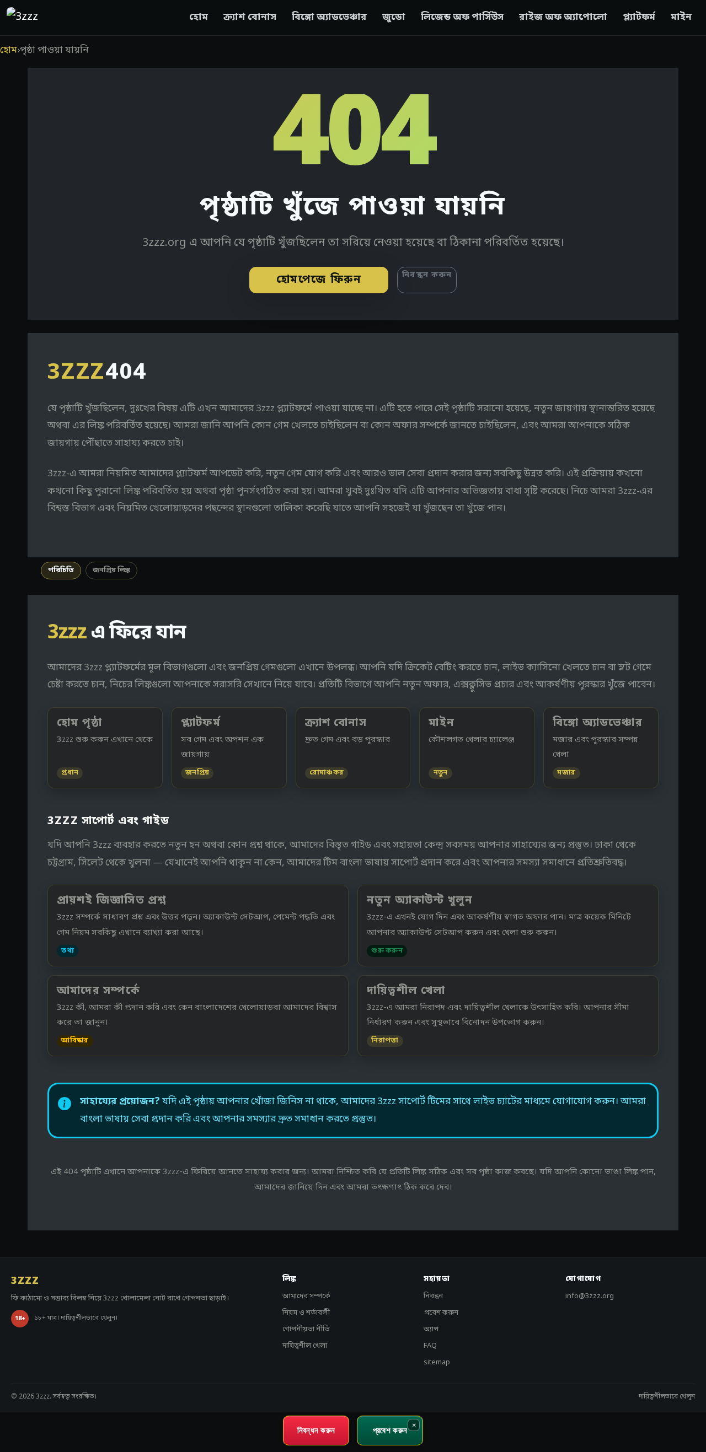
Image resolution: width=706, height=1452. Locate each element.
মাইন (681, 17)
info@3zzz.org (589, 1296)
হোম (198, 17)
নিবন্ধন (433, 1296)
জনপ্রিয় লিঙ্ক (111, 570)
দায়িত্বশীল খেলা (304, 1346)
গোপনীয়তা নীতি (306, 1329)
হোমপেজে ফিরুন (319, 280)
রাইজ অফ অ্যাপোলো (563, 17)
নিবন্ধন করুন (427, 275)
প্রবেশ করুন (441, 1312)
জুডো (393, 17)
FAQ (430, 1346)
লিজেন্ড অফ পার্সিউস (462, 17)
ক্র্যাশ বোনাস (249, 17)
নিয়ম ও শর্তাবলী (306, 1312)
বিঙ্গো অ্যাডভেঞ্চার (329, 17)
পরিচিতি (61, 570)
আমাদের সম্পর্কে (306, 1296)
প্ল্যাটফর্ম (639, 17)
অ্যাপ (431, 1329)
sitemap (437, 1362)
